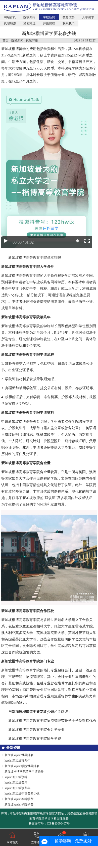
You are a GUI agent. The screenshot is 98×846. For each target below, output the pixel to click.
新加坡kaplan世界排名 (19, 755)
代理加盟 (10, 23)
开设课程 (49, 23)
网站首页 (10, 17)
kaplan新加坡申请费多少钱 (22, 793)
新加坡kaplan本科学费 (19, 799)
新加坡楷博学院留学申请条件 (24, 771)
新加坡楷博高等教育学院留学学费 (34, 739)
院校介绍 (29, 17)
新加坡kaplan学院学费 (19, 804)
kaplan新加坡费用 (16, 782)
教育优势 (69, 17)
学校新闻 (49, 17)
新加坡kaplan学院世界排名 (22, 766)
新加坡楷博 (10, 49)
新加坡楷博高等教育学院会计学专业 (36, 730)
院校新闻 (17, 40)
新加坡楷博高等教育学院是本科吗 (34, 258)
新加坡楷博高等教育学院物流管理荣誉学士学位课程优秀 (52, 721)
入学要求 (88, 17)
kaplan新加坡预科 (16, 777)
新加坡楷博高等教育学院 (55, 5)
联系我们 (69, 23)
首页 (6, 40)
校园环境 (29, 23)
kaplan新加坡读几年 (17, 760)
